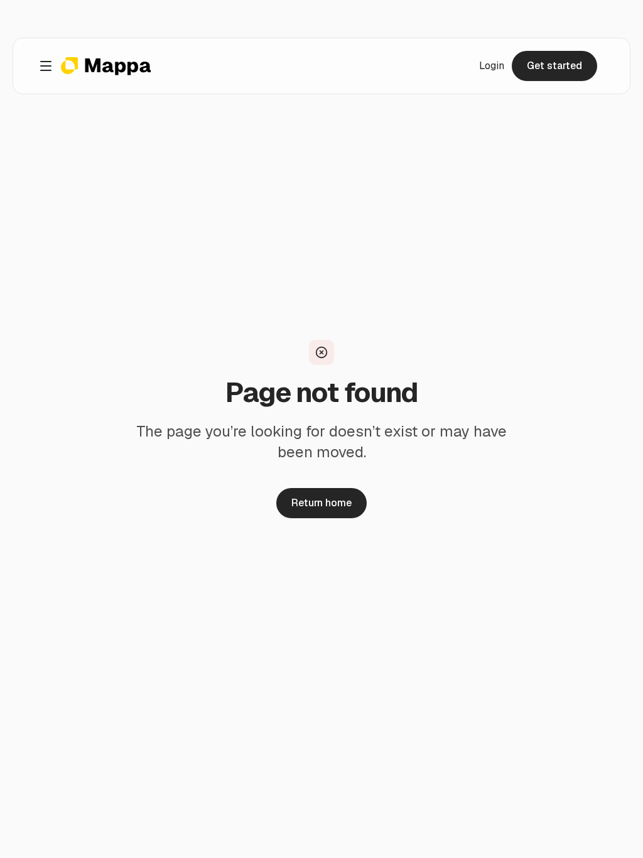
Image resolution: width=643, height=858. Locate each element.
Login (491, 65)
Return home (321, 502)
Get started (554, 65)
